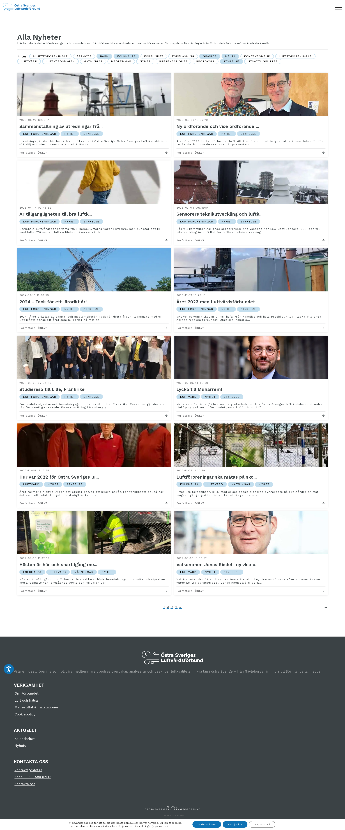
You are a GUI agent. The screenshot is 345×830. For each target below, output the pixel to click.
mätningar (93, 61)
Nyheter (21, 746)
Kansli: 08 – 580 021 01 (33, 777)
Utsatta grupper (263, 61)
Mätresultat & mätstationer (36, 707)
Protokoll (205, 61)
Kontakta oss (25, 784)
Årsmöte (84, 56)
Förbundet (154, 56)
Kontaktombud (257, 56)
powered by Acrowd (172, 815)
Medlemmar (121, 61)
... (180, 606)
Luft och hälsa (26, 700)
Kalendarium (25, 739)
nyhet (145, 61)
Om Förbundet (26, 693)
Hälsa (230, 56)
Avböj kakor (235, 824)
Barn (104, 56)
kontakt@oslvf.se (28, 770)
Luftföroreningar (295, 56)
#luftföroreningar (50, 56)
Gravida (210, 56)
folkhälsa (126, 56)
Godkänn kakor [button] (207, 824)
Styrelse (231, 61)
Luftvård (29, 61)
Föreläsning (183, 56)
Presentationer (173, 61)
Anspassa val (262, 824)
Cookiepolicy (25, 714)
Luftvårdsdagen (60, 61)
